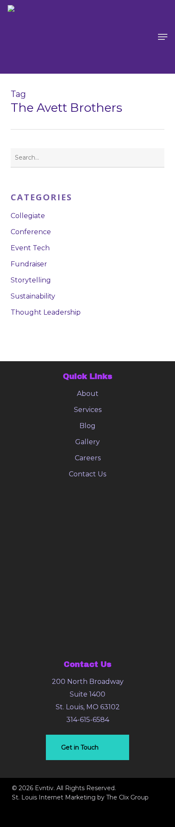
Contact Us (87, 474)
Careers (88, 458)
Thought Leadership (46, 312)
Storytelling (31, 280)
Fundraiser (29, 264)
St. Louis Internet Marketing (54, 797)
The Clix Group (127, 797)
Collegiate (28, 216)
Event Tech (30, 248)
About (88, 394)
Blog (87, 426)
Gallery (87, 442)
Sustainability (33, 296)
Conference (31, 232)
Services (88, 410)
